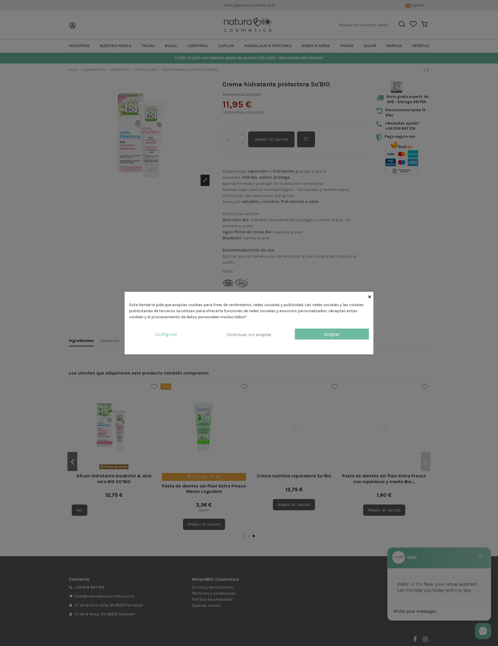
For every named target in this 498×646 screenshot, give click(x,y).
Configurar (166, 334)
